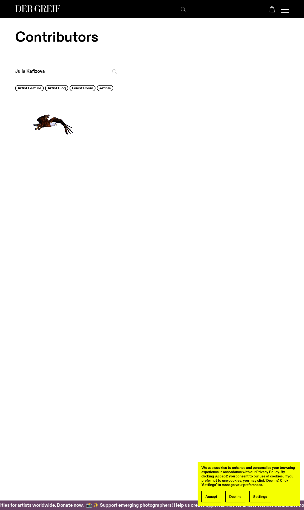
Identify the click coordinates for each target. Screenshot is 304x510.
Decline (235, 496)
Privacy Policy (267, 472)
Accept (211, 496)
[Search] (183, 8)
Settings (260, 496)
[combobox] (149, 8)
